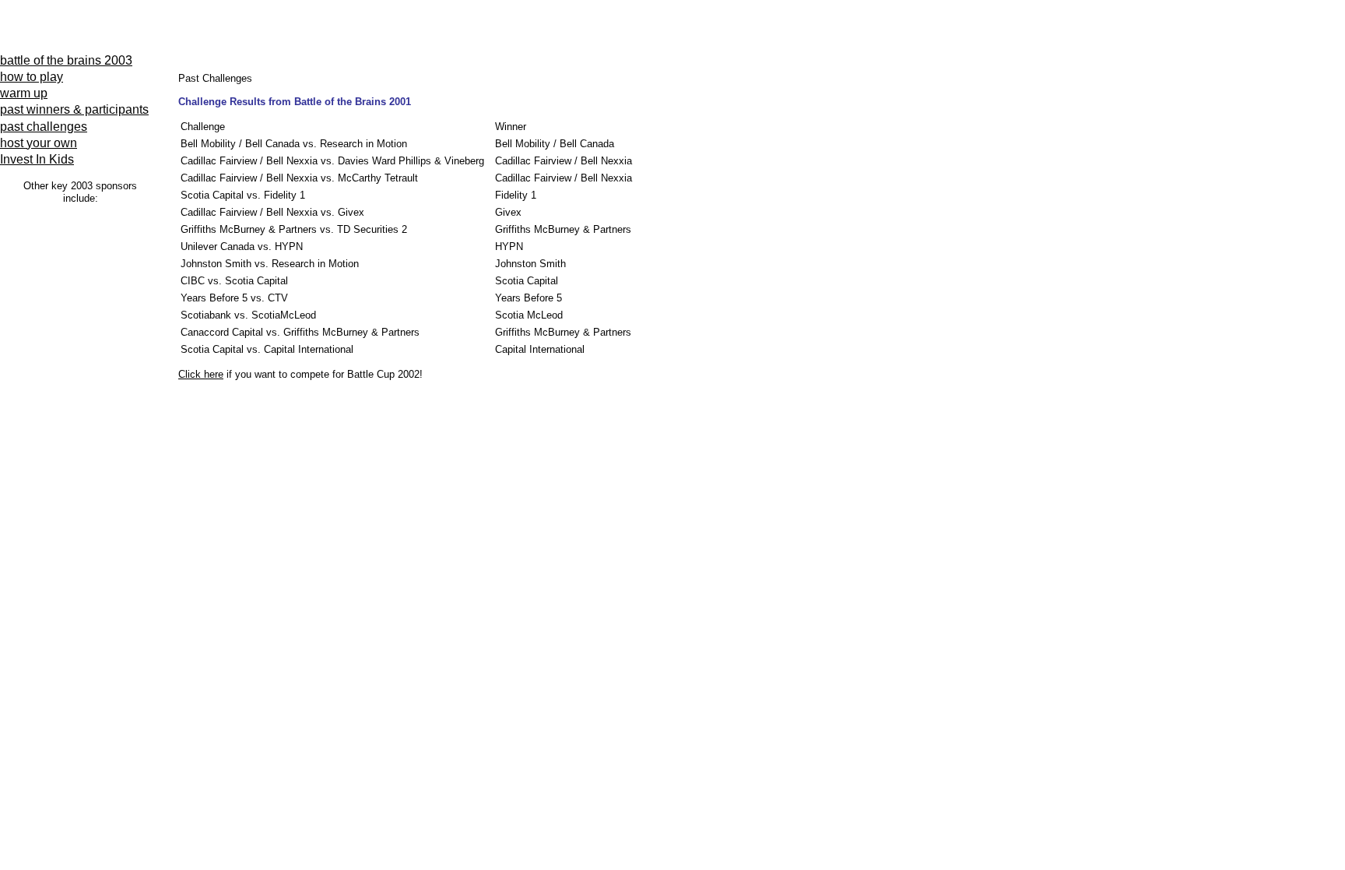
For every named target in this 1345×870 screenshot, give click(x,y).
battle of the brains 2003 (66, 60)
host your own (38, 143)
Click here (200, 374)
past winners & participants (74, 109)
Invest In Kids (37, 159)
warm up (23, 93)
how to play (31, 76)
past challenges (43, 126)
